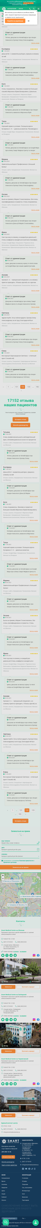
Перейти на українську (15, 21)
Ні (28, 21)
